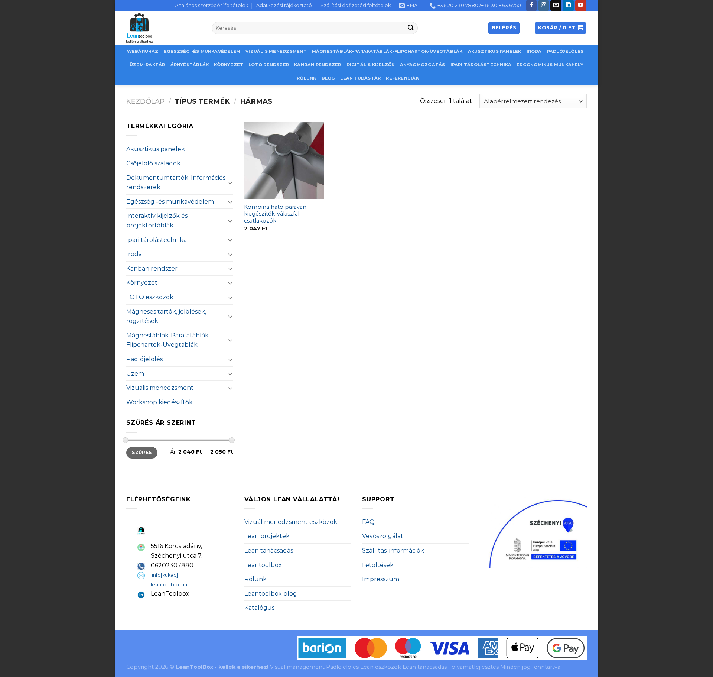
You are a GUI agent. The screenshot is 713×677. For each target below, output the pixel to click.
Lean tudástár (360, 78)
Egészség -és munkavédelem (202, 51)
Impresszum (380, 579)
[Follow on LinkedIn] (568, 5)
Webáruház (143, 51)
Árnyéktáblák (189, 64)
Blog (328, 78)
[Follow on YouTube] (580, 5)
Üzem (135, 373)
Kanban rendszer (317, 64)
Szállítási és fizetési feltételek (355, 5)
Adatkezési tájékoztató (284, 5)
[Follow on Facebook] (531, 5)
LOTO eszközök (149, 297)
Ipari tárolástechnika (481, 64)
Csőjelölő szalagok (153, 163)
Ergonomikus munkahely (550, 64)
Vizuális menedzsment (275, 51)
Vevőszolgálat (382, 536)
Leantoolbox (263, 565)
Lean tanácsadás (268, 550)
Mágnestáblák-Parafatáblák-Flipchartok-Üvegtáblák (387, 51)
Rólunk (306, 78)
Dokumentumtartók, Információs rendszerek (175, 182)
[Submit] (411, 28)
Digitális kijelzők (370, 64)
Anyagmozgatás (422, 64)
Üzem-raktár (147, 64)
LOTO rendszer (268, 64)
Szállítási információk (393, 550)
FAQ (368, 521)
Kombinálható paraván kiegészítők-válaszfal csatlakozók (275, 214)
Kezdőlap (145, 101)
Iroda (534, 51)
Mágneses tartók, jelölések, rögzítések (166, 316)
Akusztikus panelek (494, 51)
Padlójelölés (565, 51)
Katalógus (259, 607)
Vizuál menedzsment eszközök (290, 521)
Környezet (228, 64)
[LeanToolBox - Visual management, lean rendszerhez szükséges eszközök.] (163, 28)
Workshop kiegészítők (159, 402)
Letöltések (378, 565)
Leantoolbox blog (270, 593)
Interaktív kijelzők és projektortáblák (157, 220)
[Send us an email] (555, 5)
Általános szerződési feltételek (211, 5)
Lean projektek (267, 536)
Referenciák (402, 78)
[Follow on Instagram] (543, 5)
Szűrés (142, 452)
